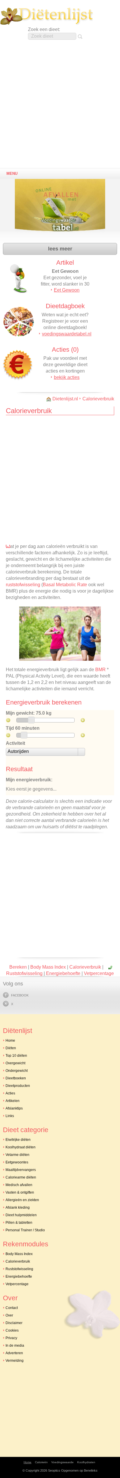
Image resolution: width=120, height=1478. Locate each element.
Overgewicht (15, 1063)
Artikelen (13, 1101)
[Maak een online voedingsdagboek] (61, 209)
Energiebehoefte (63, 973)
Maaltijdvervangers (21, 1170)
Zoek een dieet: (44, 29)
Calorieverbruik (98, 398)
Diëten (11, 1048)
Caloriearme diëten (21, 1177)
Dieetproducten (18, 1086)
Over (9, 1315)
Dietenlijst (46, 16)
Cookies (12, 1330)
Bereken (18, 967)
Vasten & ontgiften (20, 1192)
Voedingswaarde (62, 1462)
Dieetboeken (16, 1078)
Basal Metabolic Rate (65, 584)
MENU (11, 173)
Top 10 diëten (16, 1056)
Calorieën (41, 1462)
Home (10, 1040)
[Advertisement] (60, 106)
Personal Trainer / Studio (25, 1230)
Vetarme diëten (17, 1155)
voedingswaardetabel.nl (66, 333)
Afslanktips (14, 1108)
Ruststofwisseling (24, 973)
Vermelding (15, 1361)
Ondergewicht (17, 1071)
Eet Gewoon (67, 290)
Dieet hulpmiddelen (21, 1215)
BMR (100, 669)
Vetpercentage (99, 973)
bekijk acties (67, 377)
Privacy (11, 1338)
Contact (12, 1308)
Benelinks (91, 1470)
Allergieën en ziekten (22, 1200)
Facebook (20, 995)
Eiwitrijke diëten (18, 1140)
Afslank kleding (18, 1207)
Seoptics (54, 1470)
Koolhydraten (86, 1462)
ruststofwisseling (23, 584)
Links (10, 1116)
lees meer (60, 249)
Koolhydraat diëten (21, 1147)
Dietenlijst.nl (65, 398)
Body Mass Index (48, 967)
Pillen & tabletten (19, 1223)
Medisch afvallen (19, 1185)
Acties (10, 1093)
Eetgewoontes (17, 1162)
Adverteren (14, 1353)
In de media (15, 1345)
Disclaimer (14, 1323)
